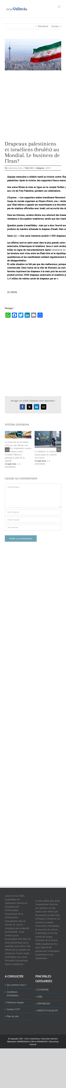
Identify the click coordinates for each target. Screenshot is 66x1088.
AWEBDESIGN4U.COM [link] (25, 1041)
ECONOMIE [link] (43, 989)
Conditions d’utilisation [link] (12, 993)
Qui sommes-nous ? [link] (17, 984)
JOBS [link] (39, 996)
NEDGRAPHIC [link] (42, 1041)
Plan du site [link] (13, 1016)
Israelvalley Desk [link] (15, 168)
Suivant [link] (55, 26)
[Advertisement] (33, 108)
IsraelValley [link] (35, 1038)
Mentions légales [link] (15, 1002)
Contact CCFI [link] (13, 1009)
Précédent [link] (43, 26)
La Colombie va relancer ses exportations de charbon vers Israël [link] (47, 454)
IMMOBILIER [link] (43, 1003)
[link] (17, 8)
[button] (7, 449)
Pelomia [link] (33, 1044)
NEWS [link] (48, 168)
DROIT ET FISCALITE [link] (47, 1010)
